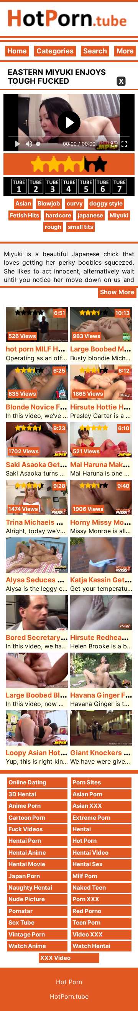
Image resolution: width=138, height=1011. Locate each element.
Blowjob (49, 203)
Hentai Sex (87, 864)
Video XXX (87, 934)
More (125, 51)
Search (95, 51)
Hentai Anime (27, 852)
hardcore (58, 215)
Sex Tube (21, 922)
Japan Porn (24, 876)
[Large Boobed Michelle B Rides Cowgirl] (101, 340)
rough (53, 226)
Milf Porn (84, 876)
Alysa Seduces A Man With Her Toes (66, 580)
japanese (90, 215)
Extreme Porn (91, 817)
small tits (80, 226)
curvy (75, 203)
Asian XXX (87, 805)
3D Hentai (22, 794)
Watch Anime (27, 946)
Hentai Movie (26, 864)
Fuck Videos (25, 829)
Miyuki (119, 215)
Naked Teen (89, 887)
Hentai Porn (24, 840)
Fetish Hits (24, 215)
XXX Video (55, 957)
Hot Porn (84, 840)
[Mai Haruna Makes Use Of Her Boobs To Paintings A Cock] (101, 455)
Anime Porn (24, 805)
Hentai (81, 829)
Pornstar (20, 911)
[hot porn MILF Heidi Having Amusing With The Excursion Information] (37, 340)
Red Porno (86, 911)
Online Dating (27, 782)
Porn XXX (85, 899)
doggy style (106, 203)
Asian (23, 203)
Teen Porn (86, 922)
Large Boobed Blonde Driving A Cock (67, 695)
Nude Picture (26, 899)
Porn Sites (86, 782)
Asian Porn (87, 794)
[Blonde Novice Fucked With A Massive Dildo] (37, 397)
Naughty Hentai (30, 887)
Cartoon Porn (26, 817)
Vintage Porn (26, 934)
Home (17, 51)
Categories (55, 51)
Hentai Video (90, 852)
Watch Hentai (91, 946)
